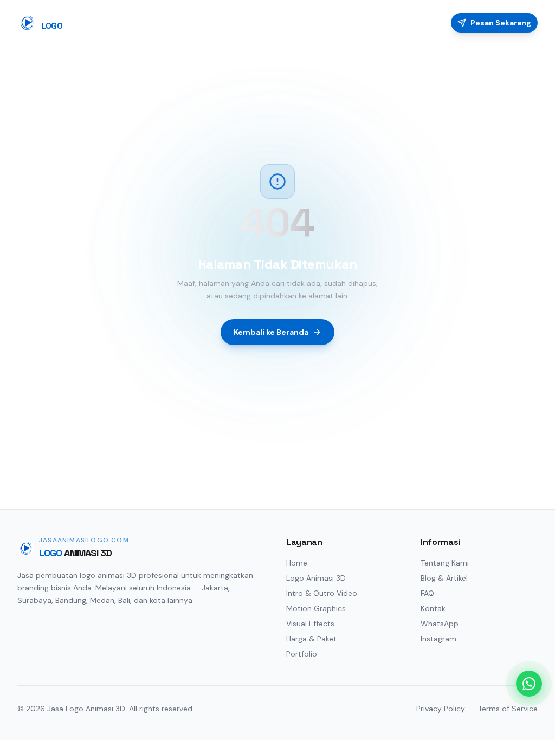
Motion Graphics (316, 608)
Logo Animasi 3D (316, 578)
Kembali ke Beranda (271, 332)
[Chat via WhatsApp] (529, 684)
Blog (395, 23)
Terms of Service (508, 708)
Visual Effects (310, 623)
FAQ (427, 23)
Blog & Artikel (444, 578)
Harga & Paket (311, 639)
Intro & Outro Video (321, 593)
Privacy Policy (440, 708)
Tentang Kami (445, 563)
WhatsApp (440, 623)
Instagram (438, 639)
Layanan (268, 23)
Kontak (433, 608)
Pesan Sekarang (500, 23)
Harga (311, 23)
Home (225, 23)
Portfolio (354, 23)
